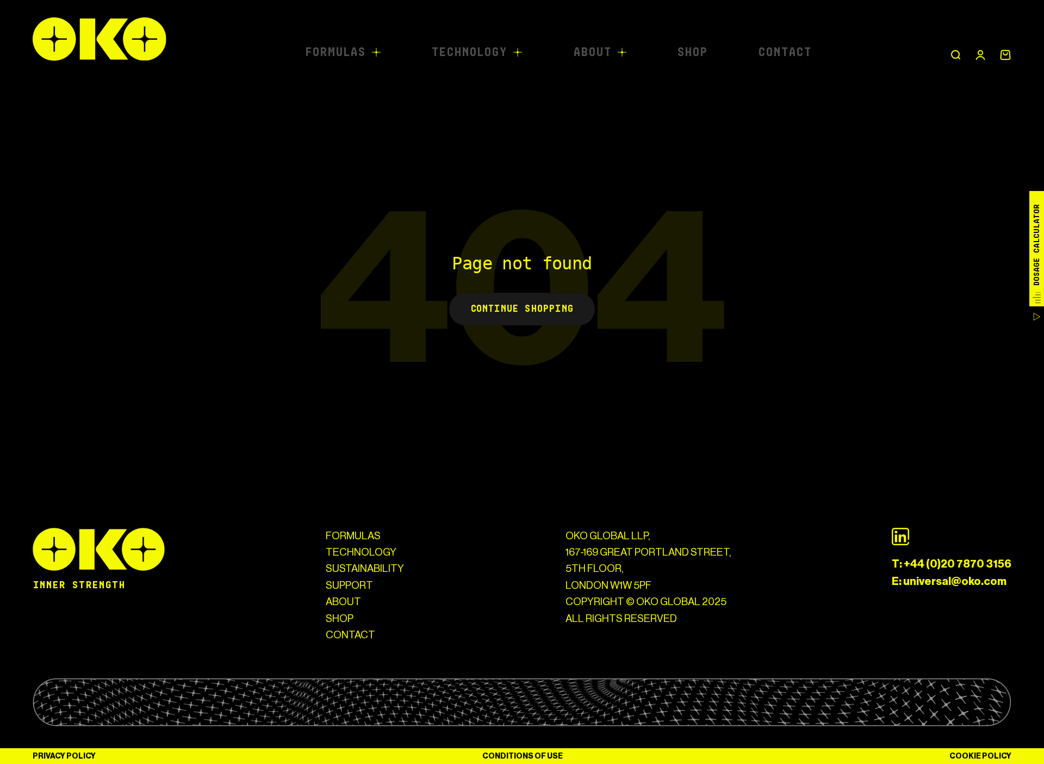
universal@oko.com (954, 581)
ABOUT (343, 601)
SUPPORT (349, 585)
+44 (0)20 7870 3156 (957, 563)
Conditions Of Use (522, 756)
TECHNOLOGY (361, 552)
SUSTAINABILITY (365, 568)
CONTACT (350, 634)
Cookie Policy (980, 756)
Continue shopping (522, 309)
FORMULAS (353, 535)
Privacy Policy (64, 756)
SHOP (339, 618)
